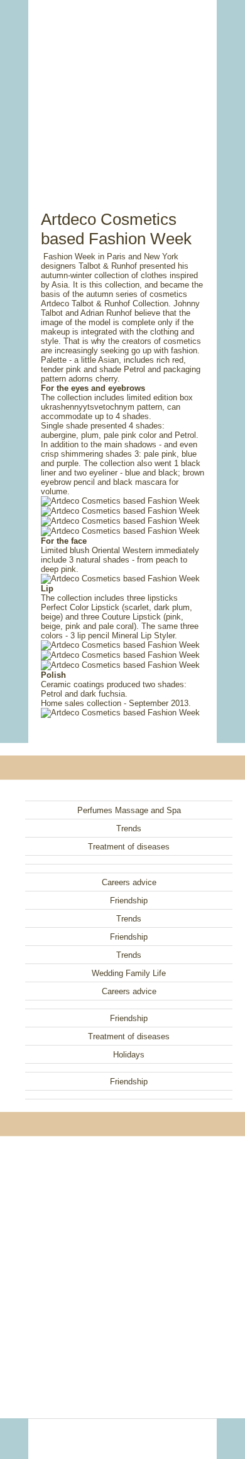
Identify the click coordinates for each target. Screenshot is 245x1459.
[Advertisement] (122, 91)
